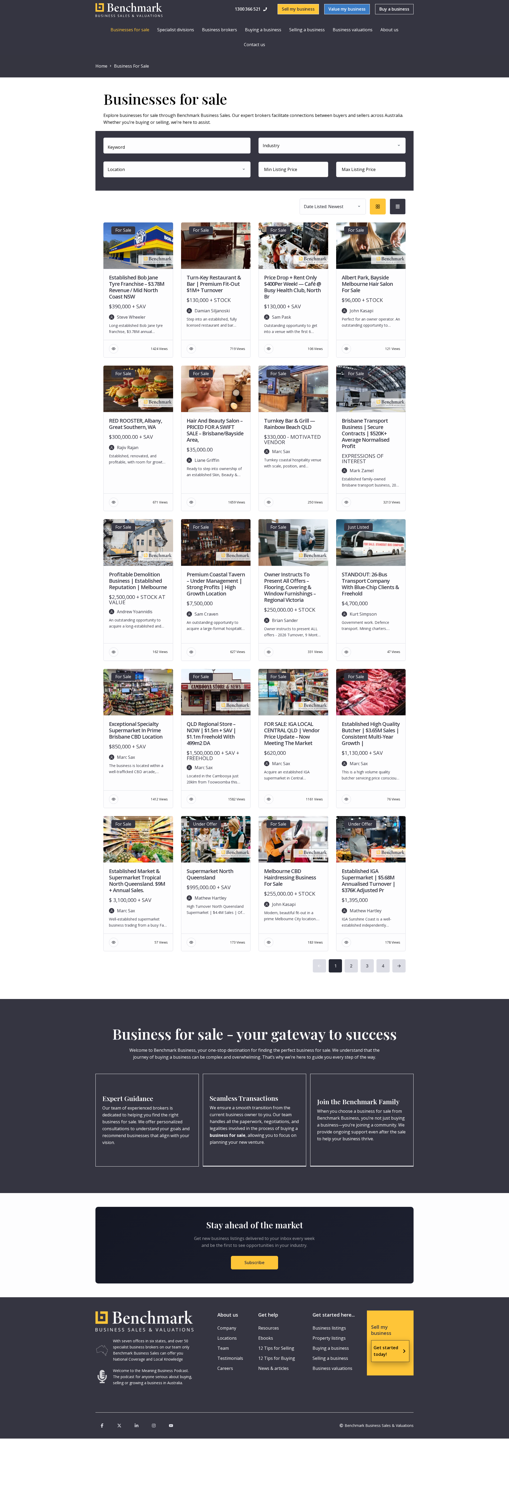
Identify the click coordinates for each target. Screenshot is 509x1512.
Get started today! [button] (386, 1351)
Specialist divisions (175, 30)
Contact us (254, 44)
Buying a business (263, 30)
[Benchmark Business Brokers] (144, 1322)
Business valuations (352, 30)
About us (389, 30)
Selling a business (307, 30)
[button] (251, 9)
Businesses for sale (130, 30)
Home (101, 66)
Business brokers (219, 30)
